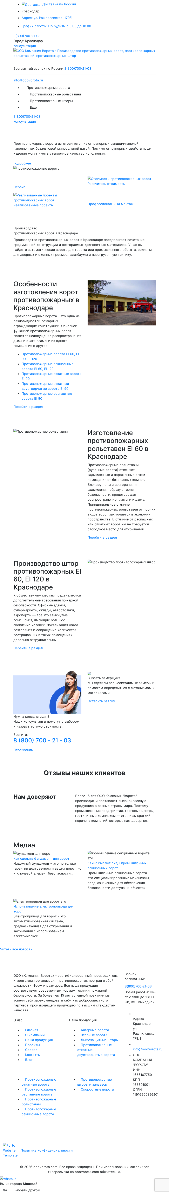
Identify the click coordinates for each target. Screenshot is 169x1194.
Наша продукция (39, 1040)
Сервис (31, 1050)
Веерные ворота (94, 1035)
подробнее (22, 163)
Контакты (33, 1055)
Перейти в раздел (28, 407)
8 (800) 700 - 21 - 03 (42, 740)
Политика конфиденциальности (47, 1150)
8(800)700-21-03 (26, 36)
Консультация (24, 46)
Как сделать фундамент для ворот (41, 858)
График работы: (56, 26)
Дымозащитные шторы (100, 1040)
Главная (31, 1030)
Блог (29, 1060)
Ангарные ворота (95, 1030)
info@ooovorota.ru (28, 80)
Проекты (32, 1045)
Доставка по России (58, 4)
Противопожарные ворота (48, 88)
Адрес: (47, 18)
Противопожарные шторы (51, 101)
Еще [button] (34, 107)
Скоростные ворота (97, 1089)
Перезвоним (23, 750)
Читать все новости (16, 949)
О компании (35, 1035)
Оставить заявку (101, 701)
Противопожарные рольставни (55, 94)
